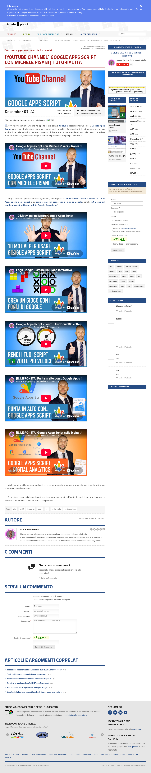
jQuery (133, 154)
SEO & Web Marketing (58, 754)
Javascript (28, 40)
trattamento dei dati (129, 228)
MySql (7, 754)
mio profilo (133, 747)
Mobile (70, 34)
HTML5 (133, 173)
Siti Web (114, 131)
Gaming (116, 754)
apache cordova (132, 266)
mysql (131, 281)
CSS (132, 144)
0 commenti (65, 113)
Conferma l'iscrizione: (119, 225)
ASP (132, 129)
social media (56, 509)
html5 (22, 509)
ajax (14, 509)
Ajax (71, 754)
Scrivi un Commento (48, 578)
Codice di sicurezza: (22, 638)
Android (133, 116)
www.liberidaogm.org (116, 156)
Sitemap (8, 758)
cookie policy (76, 12)
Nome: (27, 606)
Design (26, 34)
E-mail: (27, 611)
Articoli (44, 40)
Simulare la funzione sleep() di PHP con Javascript (28, 683)
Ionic (132, 159)
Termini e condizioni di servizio (113, 765)
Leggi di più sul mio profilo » (75, 715)
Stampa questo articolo (88, 110)
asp (120, 271)
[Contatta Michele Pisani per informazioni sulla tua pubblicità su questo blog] (127, 88)
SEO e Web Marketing (48, 34)
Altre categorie (89, 34)
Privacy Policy (141, 765)
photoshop (113, 286)
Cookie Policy (130, 765)
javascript (30, 509)
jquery (40, 509)
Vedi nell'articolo (124, 311)
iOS (131, 163)
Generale (134, 111)
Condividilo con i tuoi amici (89, 113)
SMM (132, 149)
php (122, 286)
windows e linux (70, 509)
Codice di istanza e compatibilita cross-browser (27, 674)
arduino (112, 271)
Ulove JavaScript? (124, 306)
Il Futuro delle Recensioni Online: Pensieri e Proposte (29, 679)
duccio (119, 319)
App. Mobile (115, 159)
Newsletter (133, 754)
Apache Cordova (137, 121)
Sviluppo (11, 34)
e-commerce (113, 276)
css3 (134, 271)
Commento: (25, 621)
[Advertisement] (93, 26)
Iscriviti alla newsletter (93, 49)
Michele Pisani (29, 529)
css (126, 271)
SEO (132, 134)
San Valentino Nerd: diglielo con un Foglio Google (27, 688)
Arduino (133, 168)
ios (139, 276)
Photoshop (134, 139)
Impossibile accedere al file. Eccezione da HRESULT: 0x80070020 (34, 670)
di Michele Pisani (62, 110)
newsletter (136, 729)
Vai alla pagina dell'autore (92, 519)
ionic (132, 276)
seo (47, 509)
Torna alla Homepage (94, 46)
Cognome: (115, 208)
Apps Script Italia (114, 126)
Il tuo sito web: (24, 616)
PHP (123, 754)
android (119, 266)
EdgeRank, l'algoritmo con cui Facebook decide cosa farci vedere (34, 692)
